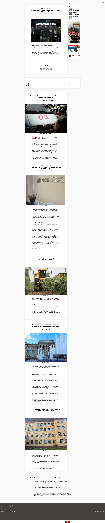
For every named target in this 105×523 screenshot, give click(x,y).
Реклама (2, 2)
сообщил (33, 138)
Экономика (48, 8)
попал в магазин (49, 157)
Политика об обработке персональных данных (64, 519)
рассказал (43, 464)
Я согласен (68, 521)
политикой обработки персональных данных (51, 521)
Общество (47, 322)
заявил (51, 299)
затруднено (62, 489)
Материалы (7, 2)
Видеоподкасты (13, 2)
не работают (48, 494)
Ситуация (47, 93)
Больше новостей (46, 74)
